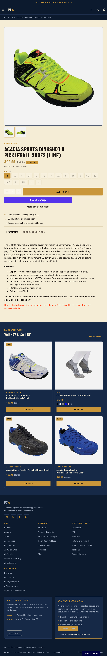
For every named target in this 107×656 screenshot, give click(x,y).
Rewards (8, 573)
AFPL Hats (8, 554)
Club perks (9, 577)
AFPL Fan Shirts (10, 550)
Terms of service (19, 652)
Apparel (7, 532)
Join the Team (44, 545)
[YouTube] (13, 516)
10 (95, 176)
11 (16, 182)
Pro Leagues (9, 545)
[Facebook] (19, 516)
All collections (10, 563)
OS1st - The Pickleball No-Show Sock (74, 395)
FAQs (74, 532)
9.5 (87, 176)
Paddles (7, 528)
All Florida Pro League (47, 536)
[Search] (91, 10)
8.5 (73, 176)
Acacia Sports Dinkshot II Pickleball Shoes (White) (18, 396)
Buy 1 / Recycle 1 (11, 582)
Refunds (31, 652)
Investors (42, 550)
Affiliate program (11, 586)
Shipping (76, 536)
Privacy (7, 652)
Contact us (76, 528)
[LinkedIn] (26, 516)
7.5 (58, 176)
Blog (40, 554)
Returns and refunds (81, 541)
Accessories (9, 541)
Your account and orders (82, 545)
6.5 (44, 176)
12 (31, 182)
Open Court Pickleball (47, 541)
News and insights (46, 532)
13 (38, 182)
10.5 (8, 182)
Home (6, 17)
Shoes (7, 536)
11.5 (23, 182)
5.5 (29, 176)
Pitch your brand (67, 628)
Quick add (28, 409)
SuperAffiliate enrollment (14, 590)
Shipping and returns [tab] (34, 232)
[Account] (97, 10)
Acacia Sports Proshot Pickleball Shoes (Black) (28, 470)
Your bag (76, 550)
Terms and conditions (55, 652)
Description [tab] (12, 232)
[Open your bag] (104, 10)
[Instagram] (6, 516)
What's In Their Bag (12, 558)
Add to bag (63, 191)
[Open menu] (3, 10)
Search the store (79, 554)
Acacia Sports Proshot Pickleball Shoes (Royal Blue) (70, 471)
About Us (42, 528)
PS (11, 9)
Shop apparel (96, 336)
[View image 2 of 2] (21, 132)
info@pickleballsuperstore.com (29, 615)
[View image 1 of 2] (9, 132)
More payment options (38, 206)
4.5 (14, 176)
